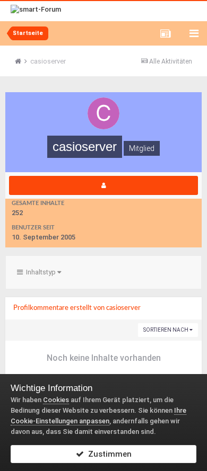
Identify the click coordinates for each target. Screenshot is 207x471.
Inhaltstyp (40, 272)
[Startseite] (22, 61)
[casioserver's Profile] (103, 185)
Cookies (56, 400)
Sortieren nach (166, 330)
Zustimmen (108, 454)
